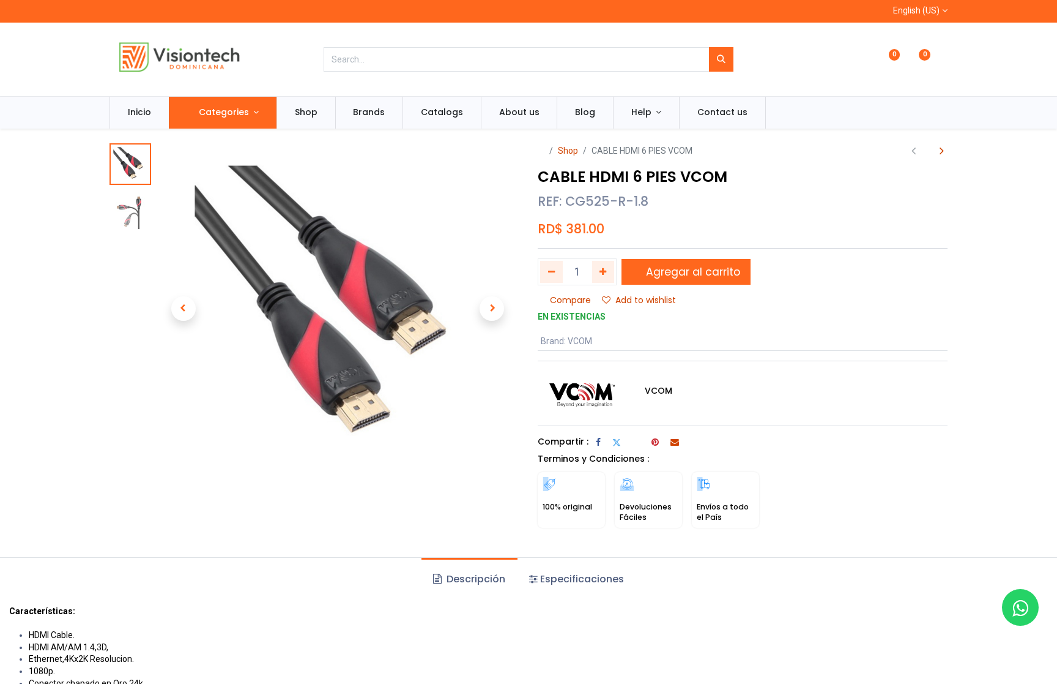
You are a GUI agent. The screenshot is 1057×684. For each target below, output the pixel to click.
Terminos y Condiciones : (593, 459)
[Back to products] (927, 151)
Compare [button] (570, 300)
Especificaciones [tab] (582, 579)
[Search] (721, 59)
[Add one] (603, 272)
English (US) (916, 10)
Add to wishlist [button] (645, 300)
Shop (568, 151)
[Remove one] (551, 272)
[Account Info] (942, 60)
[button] (183, 308)
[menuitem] (139, 113)
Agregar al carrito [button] (691, 272)
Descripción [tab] (474, 579)
